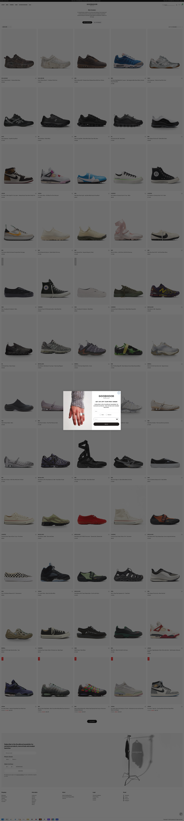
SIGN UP (106, 424)
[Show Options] (117, 419)
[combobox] (105, 419)
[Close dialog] (119, 393)
